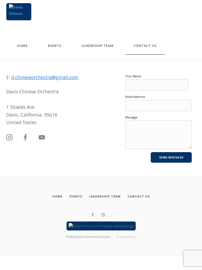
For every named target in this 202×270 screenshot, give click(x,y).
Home (22, 45)
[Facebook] (25, 137)
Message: (131, 117)
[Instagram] (9, 137)
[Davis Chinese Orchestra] (18, 11)
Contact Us (145, 45)
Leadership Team (98, 45)
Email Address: (135, 97)
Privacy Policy (126, 237)
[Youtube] (42, 137)
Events (55, 45)
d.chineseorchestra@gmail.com (44, 77)
